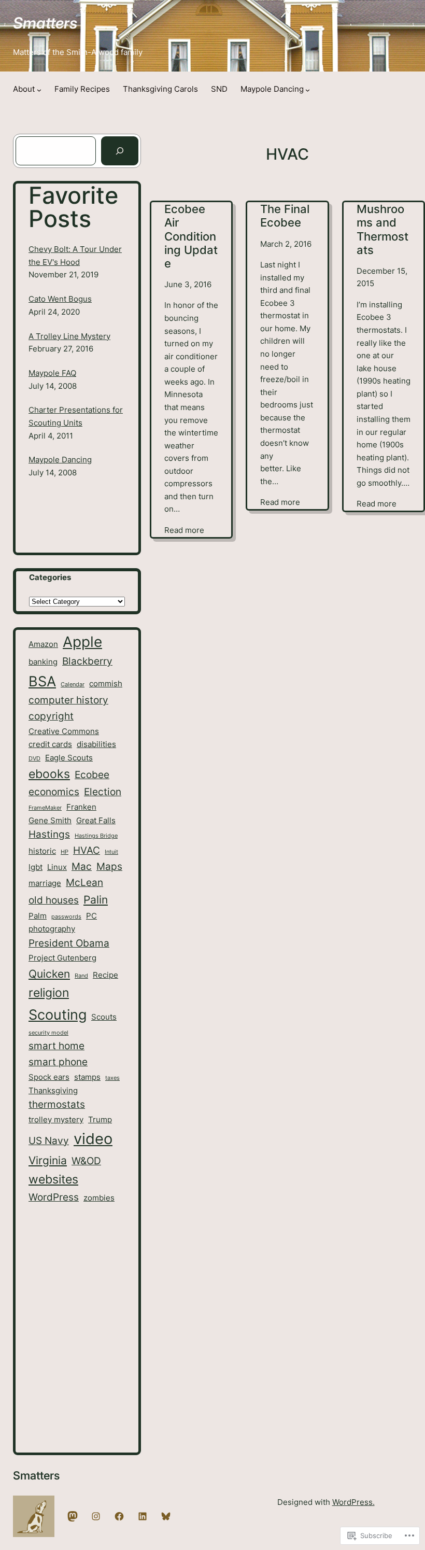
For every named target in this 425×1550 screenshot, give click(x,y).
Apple (82, 642)
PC (91, 916)
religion (49, 992)
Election (102, 792)
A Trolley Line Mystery (69, 336)
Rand (81, 976)
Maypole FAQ (52, 373)
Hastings (49, 834)
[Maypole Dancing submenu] (307, 89)
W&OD (86, 1161)
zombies (99, 1198)
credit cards (50, 744)
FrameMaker (45, 808)
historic (42, 851)
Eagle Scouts (69, 758)
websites (53, 1179)
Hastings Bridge (96, 836)
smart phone (58, 1062)
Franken (81, 807)
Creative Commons (64, 731)
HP (64, 852)
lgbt (35, 867)
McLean (84, 883)
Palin (95, 899)
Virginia (48, 1160)
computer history (68, 700)
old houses (54, 900)
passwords (66, 916)
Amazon (43, 644)
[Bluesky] (166, 1516)
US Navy (49, 1141)
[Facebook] (119, 1516)
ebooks (49, 773)
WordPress (54, 1197)
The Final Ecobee (284, 215)
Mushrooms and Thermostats (382, 229)
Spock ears (49, 1077)
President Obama (69, 943)
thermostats (57, 1104)
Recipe (105, 975)
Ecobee (92, 775)
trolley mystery (56, 1119)
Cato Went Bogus (60, 299)
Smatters (45, 22)
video (93, 1139)
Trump (100, 1119)
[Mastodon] (72, 1516)
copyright (51, 716)
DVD (34, 758)
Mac (82, 866)
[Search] (119, 150)
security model (48, 1033)
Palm (38, 916)
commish (105, 683)
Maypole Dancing (60, 459)
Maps (109, 866)
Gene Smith (50, 820)
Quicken (49, 973)
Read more (184, 531)
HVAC (86, 850)
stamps (87, 1077)
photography (52, 929)
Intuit (111, 852)
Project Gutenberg (62, 958)
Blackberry (87, 661)
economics (54, 792)
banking (43, 662)
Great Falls (96, 820)
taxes (112, 1078)
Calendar (72, 684)
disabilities (96, 744)
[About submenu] (39, 89)
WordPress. (353, 1502)
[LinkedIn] (142, 1516)
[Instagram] (96, 1516)
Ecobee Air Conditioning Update (191, 236)
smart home (56, 1046)
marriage (45, 883)
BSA (42, 681)
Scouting (58, 1014)
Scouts (104, 1017)
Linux (57, 867)
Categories (50, 577)
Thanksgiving (53, 1090)
